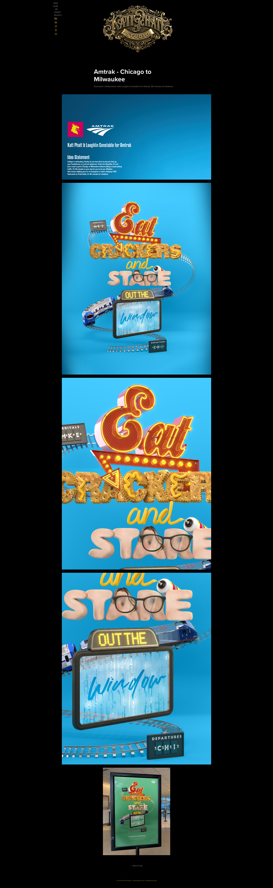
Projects (57, 15)
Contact (57, 12)
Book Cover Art (55, 6)
